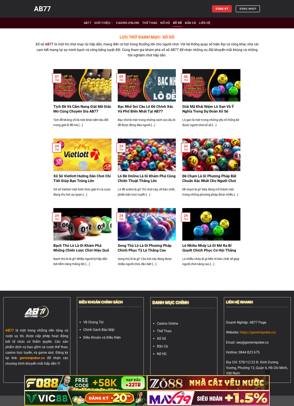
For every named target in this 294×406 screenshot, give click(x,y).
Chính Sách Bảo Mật (99, 330)
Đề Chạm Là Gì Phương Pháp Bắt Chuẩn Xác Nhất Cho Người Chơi (209, 178)
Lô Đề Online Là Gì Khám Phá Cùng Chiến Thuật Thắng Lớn (147, 178)
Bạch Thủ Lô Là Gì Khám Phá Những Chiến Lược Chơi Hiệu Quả (81, 248)
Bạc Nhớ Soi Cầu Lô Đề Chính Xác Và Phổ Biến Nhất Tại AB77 (145, 109)
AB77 (42, 8)
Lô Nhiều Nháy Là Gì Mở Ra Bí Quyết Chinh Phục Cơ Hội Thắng (209, 248)
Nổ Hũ (165, 23)
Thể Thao (149, 23)
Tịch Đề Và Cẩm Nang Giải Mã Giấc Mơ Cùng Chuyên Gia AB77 (82, 109)
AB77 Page (257, 322)
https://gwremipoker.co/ (258, 332)
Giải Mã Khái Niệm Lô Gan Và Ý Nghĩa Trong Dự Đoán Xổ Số (208, 109)
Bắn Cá (190, 23)
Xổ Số (177, 23)
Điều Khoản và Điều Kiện (102, 337)
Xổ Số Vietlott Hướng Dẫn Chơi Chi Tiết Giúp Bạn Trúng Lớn (82, 178)
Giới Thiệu (102, 23)
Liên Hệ (204, 23)
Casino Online (127, 23)
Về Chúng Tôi (93, 322)
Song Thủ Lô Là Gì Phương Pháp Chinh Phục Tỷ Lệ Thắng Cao (145, 248)
